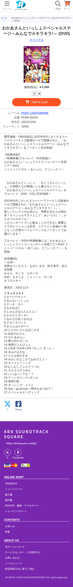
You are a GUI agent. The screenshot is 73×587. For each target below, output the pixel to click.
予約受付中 (11, 483)
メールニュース (13, 563)
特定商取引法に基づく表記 (19, 568)
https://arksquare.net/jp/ (21, 443)
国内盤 (8, 500)
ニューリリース (13, 489)
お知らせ (10, 526)
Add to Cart (39, 102)
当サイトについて (15, 546)
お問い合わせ (12, 557)
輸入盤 (8, 494)
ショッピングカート (16, 511)
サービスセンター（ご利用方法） (23, 552)
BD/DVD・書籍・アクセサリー (22, 505)
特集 (7, 531)
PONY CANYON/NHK (35, 113)
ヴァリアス (36, 40)
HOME (21, 5)
